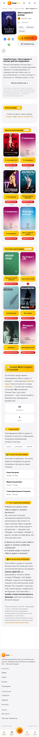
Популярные (6, 686)
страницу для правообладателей (16, 622)
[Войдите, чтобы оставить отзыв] (4, 50)
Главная (4, 8)
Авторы (27, 734)
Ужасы (11, 8)
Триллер (22, 31)
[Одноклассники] (9, 39)
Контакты (5, 704)
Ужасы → (28, 249)
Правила (5, 700)
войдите (9, 117)
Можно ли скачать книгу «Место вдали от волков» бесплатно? (16, 509)
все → (26, 130)
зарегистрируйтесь (25, 117)
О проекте (5, 695)
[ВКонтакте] (5, 39)
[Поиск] (29, 3)
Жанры (12, 734)
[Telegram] (13, 39)
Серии (4, 677)
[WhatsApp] (9, 45)
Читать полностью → (19, 83)
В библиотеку (29, 44)
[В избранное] (16, 152)
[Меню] (4, 3)
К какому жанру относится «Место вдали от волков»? (17, 551)
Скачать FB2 (29, 38)
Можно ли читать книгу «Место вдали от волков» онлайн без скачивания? (19, 545)
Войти (35, 734)
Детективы (30, 27)
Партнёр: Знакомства (9, 718)
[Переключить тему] (24, 3)
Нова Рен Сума (19, 8)
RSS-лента (5, 714)
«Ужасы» (9, 387)
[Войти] (34, 3)
